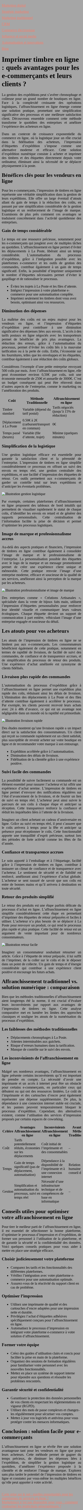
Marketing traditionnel (17, 18)
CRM (6, 24)
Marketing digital (14, 5)
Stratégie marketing (15, 11)
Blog (5, 49)
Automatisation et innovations (22, 42)
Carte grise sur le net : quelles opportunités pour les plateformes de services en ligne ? (37, 1496)
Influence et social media (19, 36)
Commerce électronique (18, 30)
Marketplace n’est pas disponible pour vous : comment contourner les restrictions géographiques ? (40, 1504)
